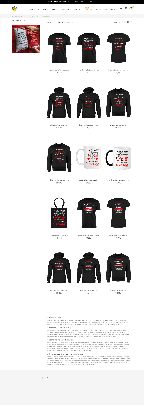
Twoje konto (119, 382)
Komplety (43, 9)
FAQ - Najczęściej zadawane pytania (52, 401)
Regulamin (69, 389)
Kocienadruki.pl (94, 398)
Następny (126, 310)
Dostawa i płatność (47, 392)
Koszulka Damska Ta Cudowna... (118, 70)
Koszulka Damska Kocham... (118, 235)
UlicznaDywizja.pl (95, 392)
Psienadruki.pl (94, 401)
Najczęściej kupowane (72, 398)
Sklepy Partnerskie (71, 395)
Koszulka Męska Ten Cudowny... (59, 70)
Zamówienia (117, 389)
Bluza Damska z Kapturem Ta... (88, 125)
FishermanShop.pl (95, 389)
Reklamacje (45, 389)
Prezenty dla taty (111, 9)
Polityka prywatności (72, 392)
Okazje (55, 9)
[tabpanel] (26, 47)
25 (127, 306)
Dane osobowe (118, 386)
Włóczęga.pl (93, 386)
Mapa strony (69, 401)
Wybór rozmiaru (46, 395)
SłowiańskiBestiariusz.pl (97, 395)
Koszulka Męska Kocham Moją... (88, 235)
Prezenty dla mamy (94, 8)
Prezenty (66, 9)
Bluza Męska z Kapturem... (59, 125)
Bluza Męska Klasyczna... (118, 125)
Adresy (116, 397)
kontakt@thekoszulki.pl (20, 394)
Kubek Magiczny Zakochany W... (118, 180)
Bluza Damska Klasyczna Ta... (59, 180)
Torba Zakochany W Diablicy (59, 235)
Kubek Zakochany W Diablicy (88, 180)
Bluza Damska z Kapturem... (88, 290)
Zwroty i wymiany (47, 386)
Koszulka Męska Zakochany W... (88, 70)
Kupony (116, 400)
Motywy (78, 9)
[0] (131, 8)
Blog (43, 398)
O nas (67, 386)
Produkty (30, 9)
